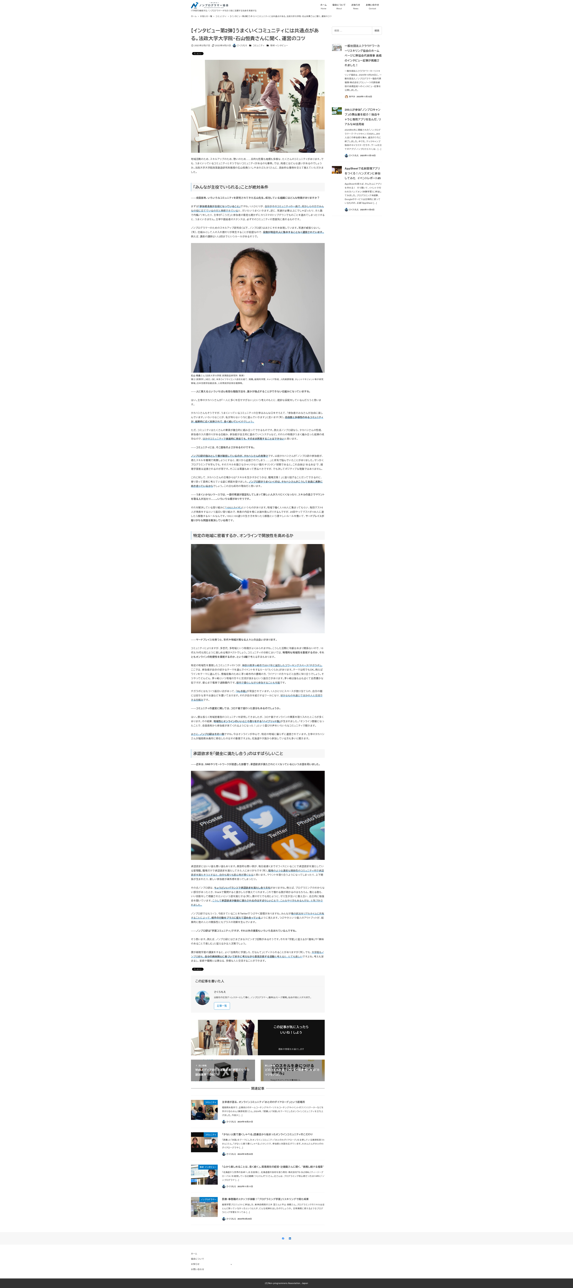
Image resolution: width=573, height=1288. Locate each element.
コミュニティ (259, 45)
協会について (197, 1258)
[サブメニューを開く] (231, 1264)
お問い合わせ (197, 1269)
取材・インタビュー (279, 45)
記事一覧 (222, 1005)
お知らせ (195, 1263)
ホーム (194, 1253)
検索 (377, 30)
